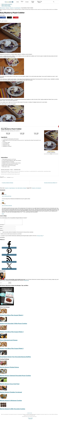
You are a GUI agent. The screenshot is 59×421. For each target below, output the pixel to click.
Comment (2, 224)
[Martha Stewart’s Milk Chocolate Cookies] (3, 406)
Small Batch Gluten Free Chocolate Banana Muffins (15, 357)
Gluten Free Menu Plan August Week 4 (11, 315)
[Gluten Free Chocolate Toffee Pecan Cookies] (3, 321)
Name (1, 226)
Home (17, 1)
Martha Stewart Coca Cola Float (9, 384)
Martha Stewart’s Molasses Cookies (11, 400)
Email (1, 228)
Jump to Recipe (4, 21)
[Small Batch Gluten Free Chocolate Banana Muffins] (3, 354)
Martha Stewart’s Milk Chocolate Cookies (12, 409)
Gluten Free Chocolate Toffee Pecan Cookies (13, 323)
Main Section (2, 7)
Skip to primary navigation (7, 4)
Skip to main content (6, 5)
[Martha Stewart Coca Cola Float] (3, 381)
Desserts (11, 7)
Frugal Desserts (17, 7)
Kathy (5, 194)
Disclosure (30, 418)
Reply (3, 200)
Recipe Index (32, 2)
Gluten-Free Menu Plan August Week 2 (11, 348)
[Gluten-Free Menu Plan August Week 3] (3, 329)
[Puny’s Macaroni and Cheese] (3, 337)
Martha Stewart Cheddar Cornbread (11, 392)
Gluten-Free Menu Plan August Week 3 (11, 332)
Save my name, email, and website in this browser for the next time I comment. (18, 232)
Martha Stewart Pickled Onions (9, 367)
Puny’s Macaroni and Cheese (8, 340)
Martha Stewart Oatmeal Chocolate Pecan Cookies (15, 375)
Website (1, 230)
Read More (26, 280)
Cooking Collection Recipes (7, 182)
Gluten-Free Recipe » (39, 2)
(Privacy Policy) (40, 235)
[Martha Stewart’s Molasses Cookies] (3, 398)
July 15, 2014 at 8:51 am (6, 196)
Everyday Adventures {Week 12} (50, 182)
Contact (27, 1)
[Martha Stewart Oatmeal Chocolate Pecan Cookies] (3, 373)
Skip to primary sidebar (6, 6)
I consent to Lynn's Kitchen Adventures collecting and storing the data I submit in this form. (22, 235)
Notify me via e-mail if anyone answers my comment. (11, 233)
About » (22, 2)
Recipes (7, 7)
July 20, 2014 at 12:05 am (7, 205)
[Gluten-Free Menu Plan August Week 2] (3, 346)
